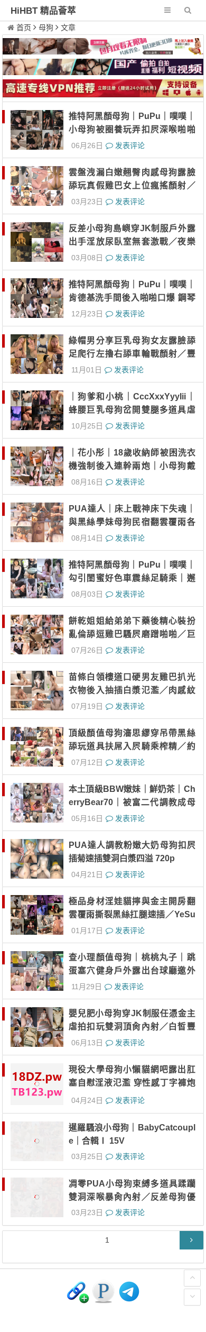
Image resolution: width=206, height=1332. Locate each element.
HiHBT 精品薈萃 (43, 11)
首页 (23, 27)
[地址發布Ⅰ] (77, 1298)
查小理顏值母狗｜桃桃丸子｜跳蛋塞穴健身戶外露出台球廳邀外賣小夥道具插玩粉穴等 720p (132, 970)
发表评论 (129, 145)
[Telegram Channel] (129, 1298)
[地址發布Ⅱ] (103, 1298)
